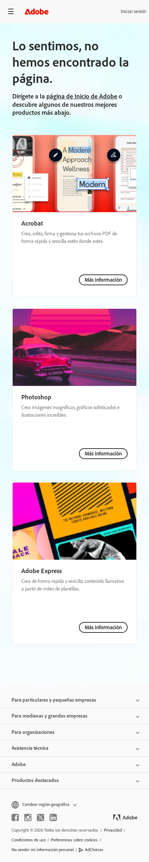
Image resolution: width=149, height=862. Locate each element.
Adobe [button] (19, 764)
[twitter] (40, 817)
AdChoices (94, 849)
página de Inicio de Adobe (81, 96)
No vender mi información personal (43, 849)
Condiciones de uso (29, 839)
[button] (74, 805)
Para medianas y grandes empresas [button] (50, 716)
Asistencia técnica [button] (30, 748)
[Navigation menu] (11, 11)
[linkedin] (53, 817)
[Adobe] (36, 11)
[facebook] (15, 817)
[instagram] (27, 817)
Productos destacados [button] (35, 780)
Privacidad (113, 830)
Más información (103, 280)
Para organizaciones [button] (33, 732)
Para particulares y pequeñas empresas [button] (54, 700)
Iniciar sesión (133, 11)
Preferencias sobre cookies (74, 839)
